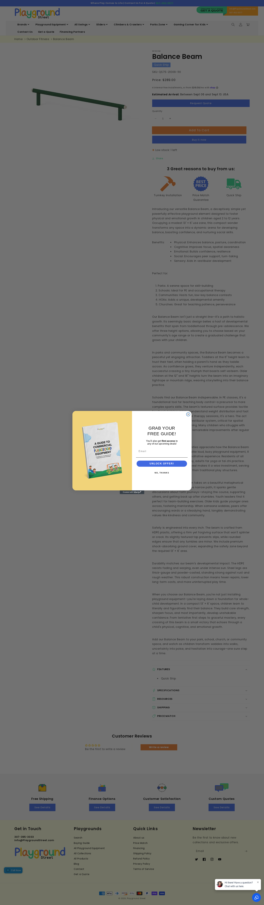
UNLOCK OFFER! (162, 463)
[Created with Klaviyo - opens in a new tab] (132, 492)
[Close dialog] (188, 414)
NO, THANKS (162, 473)
